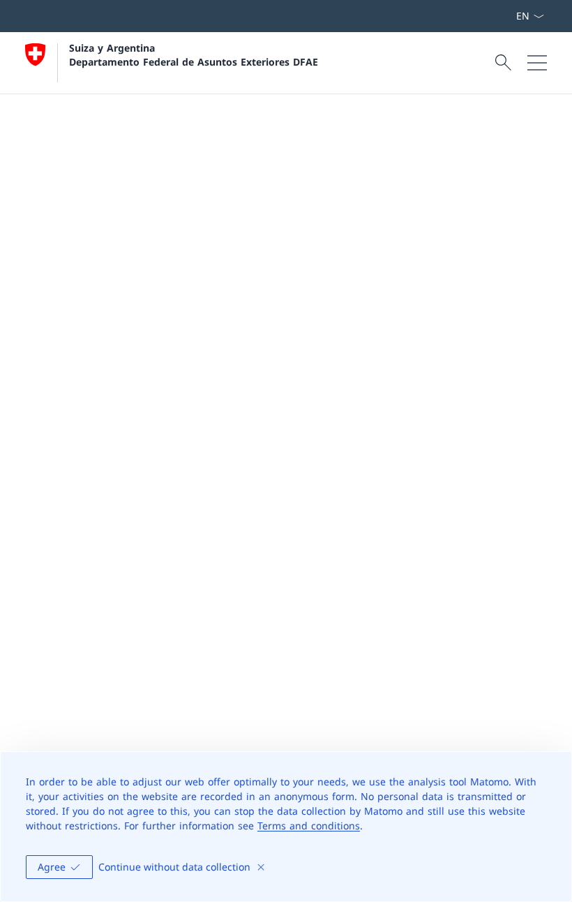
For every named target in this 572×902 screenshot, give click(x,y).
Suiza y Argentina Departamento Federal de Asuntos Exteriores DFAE (193, 54)
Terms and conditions (308, 825)
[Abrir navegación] (537, 62)
